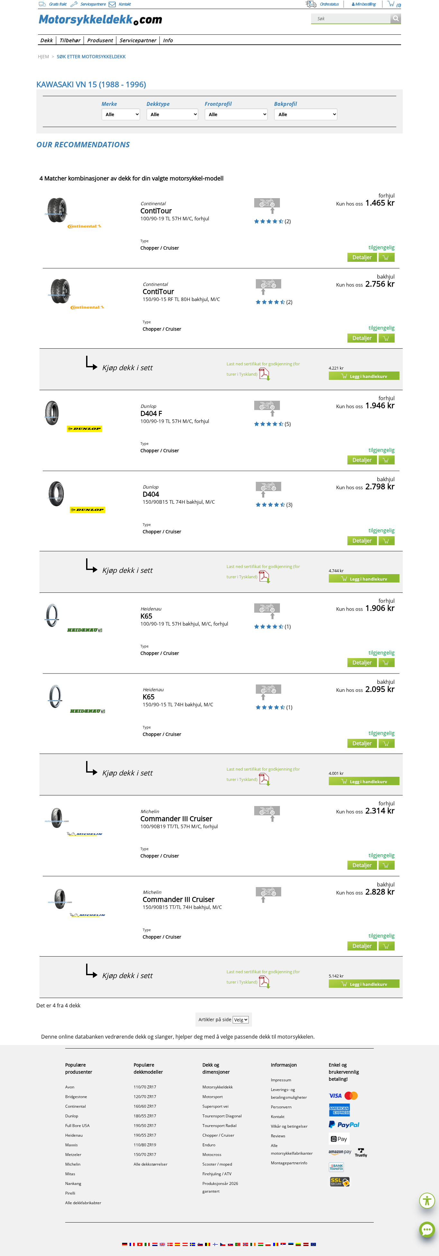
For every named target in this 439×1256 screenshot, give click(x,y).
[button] (427, 1199)
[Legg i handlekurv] (387, 257)
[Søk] (395, 19)
